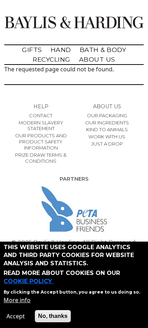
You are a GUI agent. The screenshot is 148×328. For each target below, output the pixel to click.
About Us (97, 59)
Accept (15, 316)
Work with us (106, 136)
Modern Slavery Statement (41, 126)
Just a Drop (107, 144)
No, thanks (53, 316)
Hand (61, 49)
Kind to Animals (107, 129)
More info (17, 300)
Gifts (32, 49)
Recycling (51, 59)
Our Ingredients (107, 122)
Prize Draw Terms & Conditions (40, 158)
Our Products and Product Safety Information (41, 142)
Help (40, 106)
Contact (40, 115)
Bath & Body (103, 49)
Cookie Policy (29, 281)
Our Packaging (107, 115)
